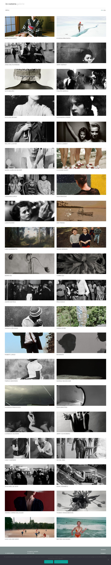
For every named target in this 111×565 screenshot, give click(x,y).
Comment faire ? (61, 562)
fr (102, 10)
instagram (103, 553)
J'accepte (48, 562)
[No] (108, 560)
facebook (103, 549)
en (105, 10)
